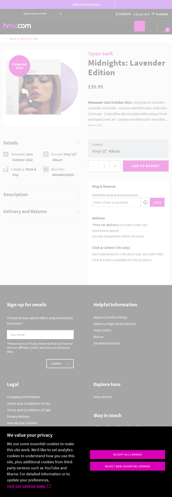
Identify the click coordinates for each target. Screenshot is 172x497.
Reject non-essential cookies (127, 466)
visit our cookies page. (26, 486)
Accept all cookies (127, 454)
